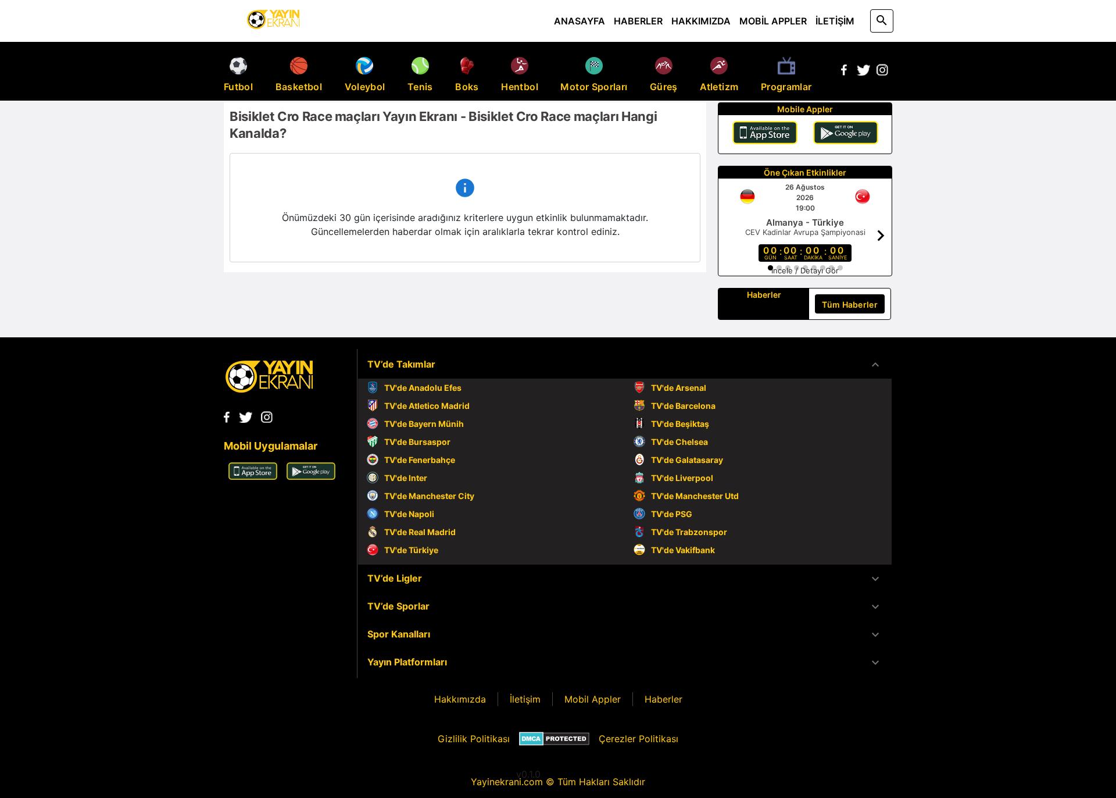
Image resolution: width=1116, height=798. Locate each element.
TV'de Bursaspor (417, 442)
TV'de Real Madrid (420, 532)
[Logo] (269, 389)
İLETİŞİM (834, 21)
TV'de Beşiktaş (680, 424)
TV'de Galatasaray (687, 460)
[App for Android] (311, 476)
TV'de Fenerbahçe (419, 460)
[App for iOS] (253, 476)
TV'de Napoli (409, 514)
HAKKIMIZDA (701, 21)
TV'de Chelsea (679, 442)
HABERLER (638, 21)
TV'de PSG (671, 514)
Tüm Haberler (850, 304)
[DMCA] (554, 739)
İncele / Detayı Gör (805, 270)
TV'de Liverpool (682, 478)
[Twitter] (863, 72)
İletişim (525, 699)
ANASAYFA (579, 21)
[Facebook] (844, 72)
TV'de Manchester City (429, 496)
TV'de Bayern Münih (424, 424)
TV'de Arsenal (678, 388)
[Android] (846, 134)
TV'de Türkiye (411, 550)
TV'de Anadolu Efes (423, 388)
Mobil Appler (592, 699)
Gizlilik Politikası (474, 738)
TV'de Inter (405, 478)
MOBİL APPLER (773, 21)
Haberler (663, 699)
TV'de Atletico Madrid (427, 406)
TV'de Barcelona (683, 406)
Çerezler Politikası (638, 738)
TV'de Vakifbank (683, 550)
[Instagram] (882, 72)
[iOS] (765, 134)
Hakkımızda (460, 699)
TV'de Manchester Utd (695, 496)
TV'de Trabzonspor (689, 532)
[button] (625, 365)
